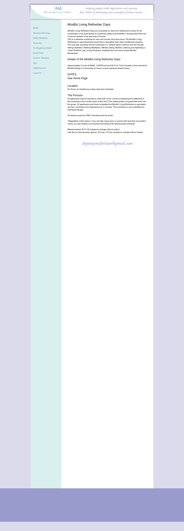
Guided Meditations (40, 38)
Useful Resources (39, 68)
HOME (35, 28)
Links (35, 63)
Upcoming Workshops (41, 33)
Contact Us (37, 73)
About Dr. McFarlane (41, 58)
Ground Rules (38, 53)
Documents (37, 43)
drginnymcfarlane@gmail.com (107, 143)
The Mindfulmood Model (42, 48)
